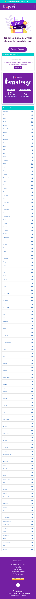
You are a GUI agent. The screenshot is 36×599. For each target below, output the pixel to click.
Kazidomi (17, 325)
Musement (17, 384)
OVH (17, 412)
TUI (17, 510)
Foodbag (17, 276)
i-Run (17, 297)
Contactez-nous (18, 574)
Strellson (17, 489)
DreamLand (17, 237)
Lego (17, 349)
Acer (17, 114)
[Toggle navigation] (32, 6)
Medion (17, 370)
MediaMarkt (17, 363)
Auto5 (17, 146)
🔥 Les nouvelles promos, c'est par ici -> (18, 1)
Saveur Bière (17, 472)
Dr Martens (17, 230)
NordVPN (17, 398)
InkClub (17, 304)
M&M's (17, 356)
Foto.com (17, 279)
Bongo (17, 171)
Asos (17, 135)
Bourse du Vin (17, 177)
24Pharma (17, 111)
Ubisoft (17, 514)
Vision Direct (17, 524)
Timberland (17, 503)
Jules (17, 318)
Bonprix (17, 174)
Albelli (17, 121)
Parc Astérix (17, 419)
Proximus (17, 440)
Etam (17, 255)
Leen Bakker (17, 346)
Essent (17, 251)
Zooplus (17, 549)
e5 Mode (17, 244)
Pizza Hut (17, 426)
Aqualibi (17, 132)
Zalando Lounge (17, 542)
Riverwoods (17, 458)
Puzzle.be (17, 447)
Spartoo (17, 482)
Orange (17, 405)
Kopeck (20, 591)
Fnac (17, 272)
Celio (17, 199)
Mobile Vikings (17, 377)
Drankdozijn (17, 234)
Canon (17, 191)
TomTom (17, 507)
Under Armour (17, 517)
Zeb (17, 545)
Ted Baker (17, 500)
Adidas (17, 118)
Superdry (17, 493)
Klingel (17, 332)
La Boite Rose (17, 339)
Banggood (17, 160)
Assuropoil (17, 139)
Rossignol (17, 461)
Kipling (17, 328)
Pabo (17, 416)
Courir (17, 219)
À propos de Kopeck (18, 565)
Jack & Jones (17, 307)
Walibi (17, 531)
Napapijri (17, 391)
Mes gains (18, 567)
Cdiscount (17, 195)
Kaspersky (17, 321)
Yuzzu (17, 538)
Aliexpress (17, 125)
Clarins (17, 205)
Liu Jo (17, 353)
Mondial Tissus (17, 381)
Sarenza (17, 468)
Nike (17, 395)
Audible (17, 143)
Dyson (17, 241)
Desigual (17, 223)
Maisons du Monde (17, 360)
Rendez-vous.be (17, 454)
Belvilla (17, 163)
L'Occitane (17, 335)
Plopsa (17, 430)
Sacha (17, 465)
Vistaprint (17, 528)
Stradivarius (17, 486)
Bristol (17, 185)
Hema (17, 286)
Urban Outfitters (17, 521)
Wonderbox (17, 535)
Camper (17, 188)
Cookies (23, 595)
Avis (17, 153)
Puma (17, 444)
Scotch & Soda (17, 479)
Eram (17, 248)
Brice (17, 181)
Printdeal (17, 437)
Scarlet (17, 475)
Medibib (17, 367)
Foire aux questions (18, 571)
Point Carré (17, 433)
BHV (17, 167)
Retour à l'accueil (17, 49)
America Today (17, 128)
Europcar (17, 262)
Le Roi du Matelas (17, 342)
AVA (17, 149)
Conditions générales (13, 593)
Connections (17, 209)
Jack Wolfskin (17, 311)
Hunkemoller (17, 293)
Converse (17, 213)
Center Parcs (17, 202)
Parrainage (18, 569)
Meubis (17, 374)
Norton (17, 402)
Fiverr (17, 265)
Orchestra (17, 409)
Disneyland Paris (17, 227)
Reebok (17, 451)
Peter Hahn (17, 423)
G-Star (17, 283)
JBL (17, 314)
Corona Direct (17, 216)
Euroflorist (17, 258)
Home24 (17, 290)
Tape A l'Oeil (17, 496)
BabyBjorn (17, 157)
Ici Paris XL (17, 300)
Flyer (17, 269)
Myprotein (17, 388)
